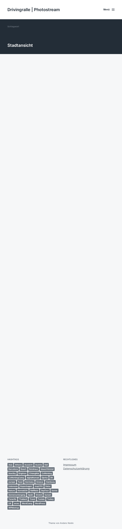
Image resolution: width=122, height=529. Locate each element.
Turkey (50, 499)
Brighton (22, 473)
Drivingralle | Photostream (33, 9)
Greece (39, 482)
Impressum (69, 464)
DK (51, 477)
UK (9, 503)
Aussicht (28, 465)
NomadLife (23, 490)
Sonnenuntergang (16, 495)
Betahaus (33, 469)
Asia (10, 465)
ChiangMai (34, 473)
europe (11, 482)
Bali (46, 465)
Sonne (54, 490)
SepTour (45, 490)
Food (20, 482)
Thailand (23, 499)
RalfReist (34, 490)
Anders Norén (66, 523)
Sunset (47, 495)
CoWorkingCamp (16, 477)
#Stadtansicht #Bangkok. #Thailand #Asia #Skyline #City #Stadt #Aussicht (88, 173)
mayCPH (39, 486)
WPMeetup (13, 507)
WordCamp (27, 503)
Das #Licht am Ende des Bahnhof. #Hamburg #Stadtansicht (27, 429)
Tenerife (12, 499)
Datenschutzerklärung (76, 468)
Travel (32, 499)
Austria (38, 465)
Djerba (45, 477)
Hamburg (50, 482)
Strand (39, 495)
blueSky (12, 473)
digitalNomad (33, 477)
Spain (30, 495)
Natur (48, 486)
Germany (29, 482)
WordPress (40, 503)
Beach (23, 469)
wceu (16, 503)
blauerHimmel (47, 469)
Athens (18, 465)
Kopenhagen (26, 486)
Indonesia (13, 486)
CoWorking (47, 473)
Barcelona (13, 469)
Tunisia (41, 499)
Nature (11, 490)
